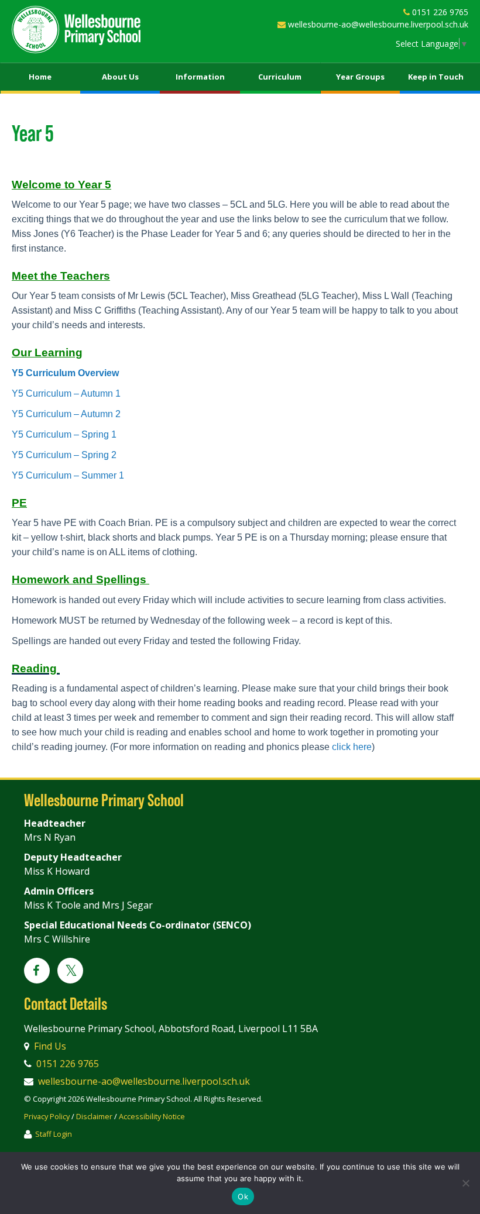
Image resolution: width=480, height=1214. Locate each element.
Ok (243, 1196)
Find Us (50, 1046)
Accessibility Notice (152, 1116)
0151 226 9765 (440, 12)
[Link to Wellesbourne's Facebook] (37, 971)
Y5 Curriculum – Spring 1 (64, 434)
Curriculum (279, 76)
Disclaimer (94, 1116)
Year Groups (360, 76)
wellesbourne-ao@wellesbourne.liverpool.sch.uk (378, 24)
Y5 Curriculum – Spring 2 (64, 455)
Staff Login (53, 1134)
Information (200, 76)
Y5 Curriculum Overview (65, 373)
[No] (465, 1183)
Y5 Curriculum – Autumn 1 (66, 393)
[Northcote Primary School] (76, 29)
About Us (120, 76)
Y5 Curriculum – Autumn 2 (66, 414)
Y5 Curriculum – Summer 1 (68, 475)
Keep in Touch (436, 76)
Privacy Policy (47, 1116)
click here (352, 747)
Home (40, 76)
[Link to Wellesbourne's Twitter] (70, 972)
